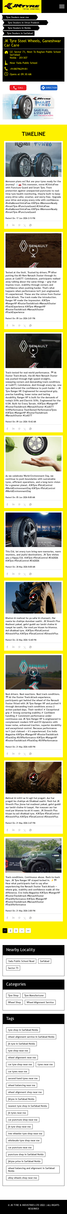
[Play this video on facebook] (33, 161)
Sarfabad (44, 961)
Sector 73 (13, 968)
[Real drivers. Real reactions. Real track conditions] (33, 672)
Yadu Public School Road (21, 961)
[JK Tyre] (22, 6)
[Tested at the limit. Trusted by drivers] (33, 250)
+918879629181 (19, 69)
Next (22, 930)
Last (28, 930)
